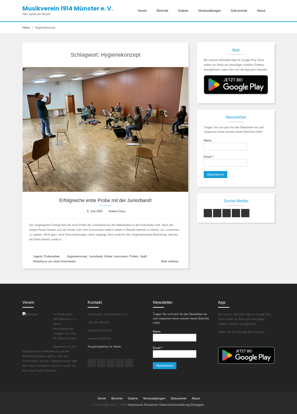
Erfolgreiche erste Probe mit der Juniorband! (105, 200)
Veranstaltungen (209, 10)
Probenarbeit (52, 256)
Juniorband (96, 256)
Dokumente (239, 10)
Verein (142, 10)
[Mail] (236, 213)
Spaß (143, 256)
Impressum (136, 404)
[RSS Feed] (245, 213)
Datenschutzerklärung (174, 404)
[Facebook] (226, 213)
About (261, 10)
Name (207, 140)
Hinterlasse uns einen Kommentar (54, 261)
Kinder (108, 256)
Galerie (183, 10)
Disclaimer (151, 404)
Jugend (37, 256)
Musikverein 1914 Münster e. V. (67, 8)
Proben (133, 256)
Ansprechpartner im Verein (104, 346)
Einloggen (197, 404)
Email (209, 156)
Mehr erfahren (170, 261)
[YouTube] (217, 213)
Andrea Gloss (117, 211)
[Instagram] (208, 213)
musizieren (121, 256)
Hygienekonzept (77, 256)
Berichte (162, 10)
